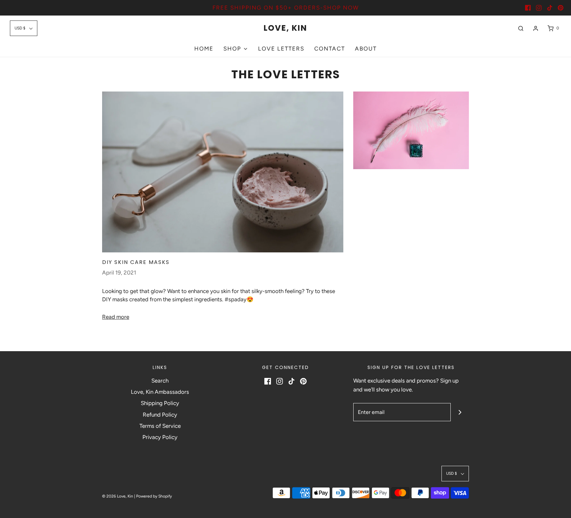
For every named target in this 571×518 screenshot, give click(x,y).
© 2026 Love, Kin (117, 496)
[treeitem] (235, 48)
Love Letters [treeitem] (281, 48)
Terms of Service (160, 426)
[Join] (460, 412)
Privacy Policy (159, 437)
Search (160, 380)
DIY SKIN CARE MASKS (136, 262)
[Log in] (536, 28)
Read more (115, 317)
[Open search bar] (521, 28)
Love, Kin (285, 28)
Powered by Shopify (154, 496)
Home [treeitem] (203, 48)
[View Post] (222, 172)
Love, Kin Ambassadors (160, 391)
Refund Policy (160, 414)
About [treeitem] (366, 48)
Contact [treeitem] (329, 48)
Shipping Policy (160, 403)
